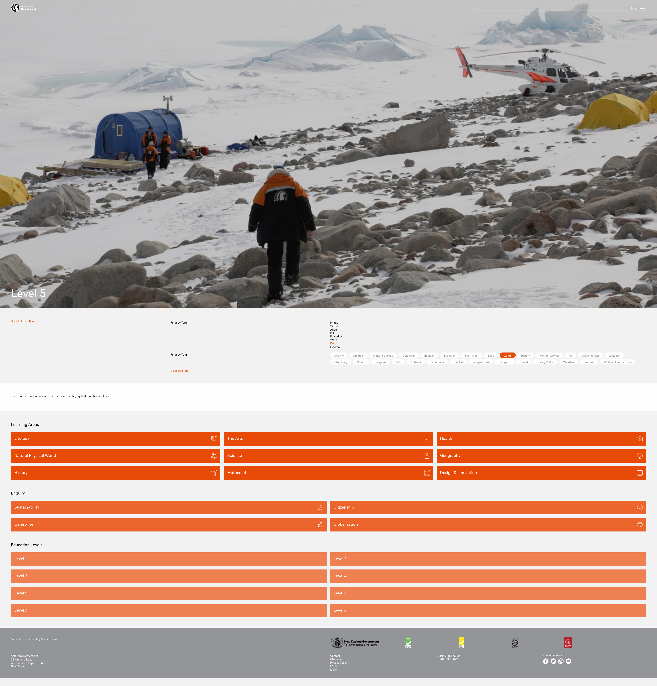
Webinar (589, 362)
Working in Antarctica (617, 362)
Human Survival (549, 355)
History (525, 355)
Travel (524, 362)
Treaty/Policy (545, 362)
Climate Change (383, 355)
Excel (333, 343)
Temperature (480, 362)
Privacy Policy (338, 662)
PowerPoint (337, 336)
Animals (358, 355)
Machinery (340, 362)
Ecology (429, 355)
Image (334, 322)
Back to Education (22, 320)
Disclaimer (337, 659)
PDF (332, 332)
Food (491, 355)
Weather (568, 362)
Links (333, 669)
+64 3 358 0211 (449, 659)
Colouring (409, 355)
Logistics (614, 355)
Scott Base (437, 362)
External (335, 346)
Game (508, 355)
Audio (334, 329)
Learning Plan (590, 355)
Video (334, 325)
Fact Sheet (472, 355)
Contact (335, 655)
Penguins (380, 362)
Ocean (361, 362)
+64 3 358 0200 (450, 655)
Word (333, 339)
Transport (504, 362)
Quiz (398, 362)
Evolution (449, 355)
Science (416, 362)
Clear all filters (179, 370)
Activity (339, 355)
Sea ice (458, 362)
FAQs (333, 665)
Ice (570, 355)
